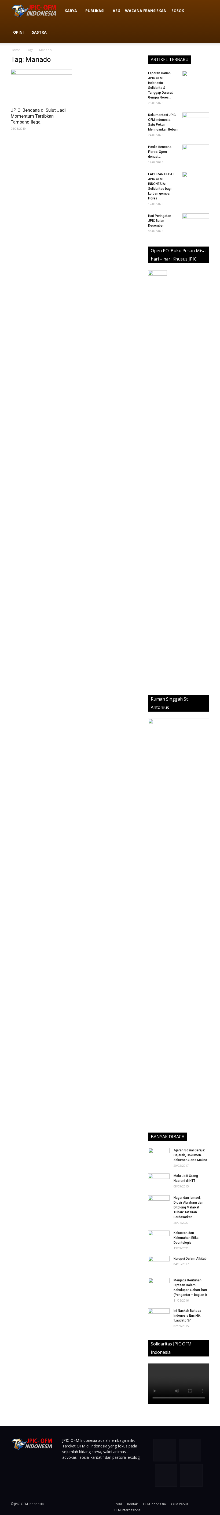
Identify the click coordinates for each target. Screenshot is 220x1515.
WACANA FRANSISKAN (146, 10)
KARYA (71, 10)
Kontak (132, 1504)
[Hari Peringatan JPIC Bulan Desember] (195, 222)
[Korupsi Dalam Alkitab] (159, 1264)
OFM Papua (180, 1504)
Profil (118, 1504)
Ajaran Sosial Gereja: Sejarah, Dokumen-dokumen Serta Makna (190, 1155)
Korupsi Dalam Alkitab (190, 1258)
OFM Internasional (127, 1510)
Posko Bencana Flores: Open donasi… (159, 152)
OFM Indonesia (154, 1504)
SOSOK (177, 10)
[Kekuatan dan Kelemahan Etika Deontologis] (159, 1238)
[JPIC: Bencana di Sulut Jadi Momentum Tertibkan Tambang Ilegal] (41, 86)
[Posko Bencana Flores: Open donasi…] (195, 154)
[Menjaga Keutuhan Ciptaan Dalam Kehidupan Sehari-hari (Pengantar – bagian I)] (159, 1285)
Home (15, 50)
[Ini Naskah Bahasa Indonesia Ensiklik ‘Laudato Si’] (159, 1314)
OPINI (18, 32)
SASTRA (39, 32)
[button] (202, 10)
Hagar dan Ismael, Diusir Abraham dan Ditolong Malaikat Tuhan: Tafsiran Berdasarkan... (188, 1207)
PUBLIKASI (94, 10)
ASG (116, 10)
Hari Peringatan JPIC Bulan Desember (159, 220)
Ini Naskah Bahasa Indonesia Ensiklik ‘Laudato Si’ (187, 1315)
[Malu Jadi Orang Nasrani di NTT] (159, 1181)
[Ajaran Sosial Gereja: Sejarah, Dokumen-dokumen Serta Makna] (159, 1155)
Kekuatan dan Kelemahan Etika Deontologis (186, 1238)
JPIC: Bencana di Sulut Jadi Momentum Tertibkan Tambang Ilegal (38, 116)
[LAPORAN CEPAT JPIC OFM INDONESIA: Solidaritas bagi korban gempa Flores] (195, 181)
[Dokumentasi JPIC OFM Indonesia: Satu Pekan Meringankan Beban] (195, 122)
